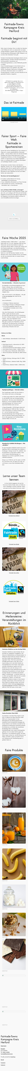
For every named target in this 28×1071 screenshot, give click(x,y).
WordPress (12, 1057)
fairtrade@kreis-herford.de (7, 1054)
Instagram (3, 1065)
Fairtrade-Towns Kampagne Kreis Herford (10, 1039)
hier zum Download (8, 296)
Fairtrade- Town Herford (14, 516)
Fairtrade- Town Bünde (14, 544)
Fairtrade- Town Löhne (14, 573)
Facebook (3, 1063)
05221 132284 (6, 1052)
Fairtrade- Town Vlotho (14, 601)
